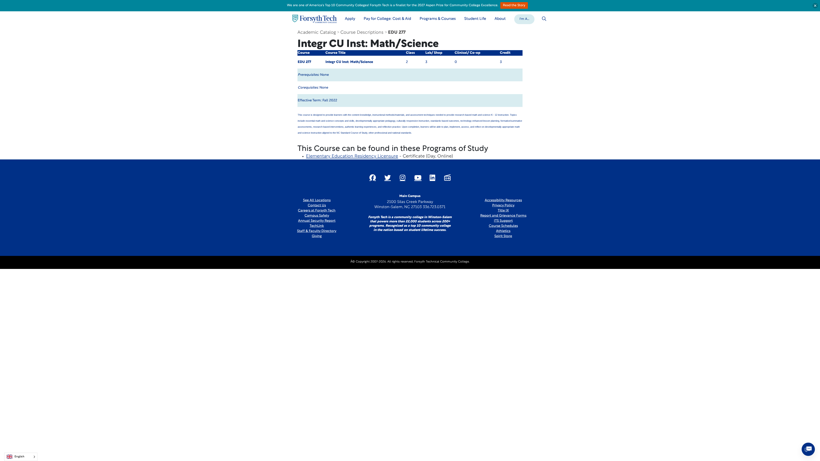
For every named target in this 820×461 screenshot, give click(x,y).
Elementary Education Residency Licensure (352, 156)
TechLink (317, 226)
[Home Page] (314, 18)
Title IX (503, 210)
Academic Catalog (316, 32)
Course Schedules (503, 226)
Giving (317, 236)
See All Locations (317, 200)
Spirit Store (503, 236)
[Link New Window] (372, 177)
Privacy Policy (503, 205)
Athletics (503, 231)
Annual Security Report (316, 221)
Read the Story (514, 5)
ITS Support (503, 221)
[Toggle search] (544, 18)
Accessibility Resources (503, 200)
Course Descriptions (362, 32)
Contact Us (317, 205)
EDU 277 (397, 32)
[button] (524, 19)
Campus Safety (317, 215)
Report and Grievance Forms (503, 215)
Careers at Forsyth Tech (316, 210)
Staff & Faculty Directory (316, 231)
